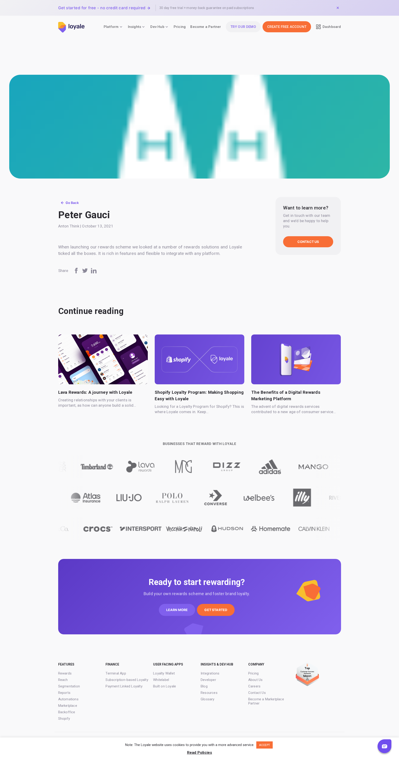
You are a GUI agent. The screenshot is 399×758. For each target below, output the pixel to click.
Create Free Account (286, 27)
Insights (134, 27)
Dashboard (332, 27)
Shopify (64, 718)
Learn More (177, 610)
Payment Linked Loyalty (124, 686)
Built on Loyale (164, 686)
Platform (111, 27)
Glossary (208, 699)
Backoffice (66, 712)
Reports (64, 693)
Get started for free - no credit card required (102, 8)
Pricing (180, 27)
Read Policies (199, 752)
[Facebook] (76, 270)
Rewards (65, 673)
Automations (68, 699)
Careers (254, 686)
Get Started (215, 610)
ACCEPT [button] (264, 745)
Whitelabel (161, 680)
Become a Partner (205, 27)
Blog (204, 686)
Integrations (210, 673)
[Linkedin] (94, 270)
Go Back (72, 203)
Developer (208, 680)
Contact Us (308, 242)
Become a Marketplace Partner (266, 701)
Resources (209, 693)
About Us (255, 680)
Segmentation (69, 686)
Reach (63, 680)
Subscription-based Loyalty (127, 680)
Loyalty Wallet (164, 673)
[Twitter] (85, 270)
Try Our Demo (243, 27)
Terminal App (116, 673)
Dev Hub (157, 27)
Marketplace (67, 706)
